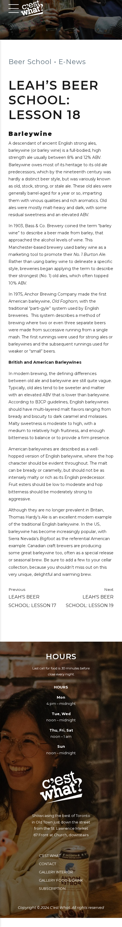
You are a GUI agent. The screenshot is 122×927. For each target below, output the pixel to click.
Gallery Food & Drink (61, 880)
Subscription (52, 888)
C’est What (50, 856)
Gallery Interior (56, 872)
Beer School (30, 62)
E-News (72, 62)
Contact (47, 864)
